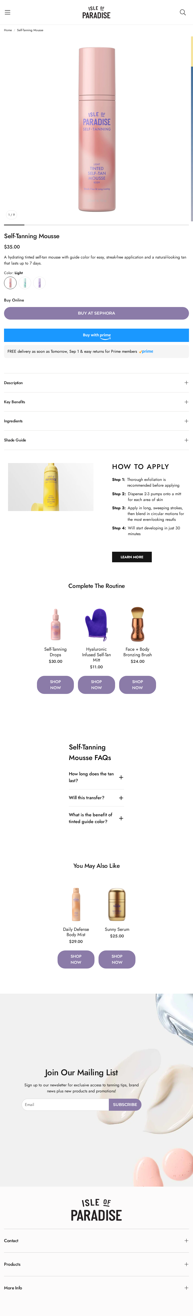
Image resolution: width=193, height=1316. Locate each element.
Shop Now (55, 685)
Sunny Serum (117, 929)
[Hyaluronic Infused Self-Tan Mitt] (96, 624)
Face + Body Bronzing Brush (137, 652)
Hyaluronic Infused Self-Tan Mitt (96, 654)
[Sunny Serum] (117, 904)
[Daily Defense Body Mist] (76, 904)
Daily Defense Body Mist (76, 932)
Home (8, 30)
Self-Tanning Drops (55, 652)
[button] (7, 12)
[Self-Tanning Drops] (55, 624)
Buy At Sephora (96, 313)
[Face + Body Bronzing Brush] (137, 624)
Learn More (132, 557)
